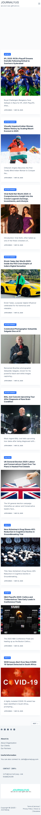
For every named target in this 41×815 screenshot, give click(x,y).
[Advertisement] (20, 28)
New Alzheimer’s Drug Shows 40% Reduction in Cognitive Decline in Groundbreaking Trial (19, 531)
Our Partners (6, 748)
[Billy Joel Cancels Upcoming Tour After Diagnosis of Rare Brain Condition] (20, 419)
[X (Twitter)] (5, 729)
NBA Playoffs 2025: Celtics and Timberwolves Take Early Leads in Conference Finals (19, 599)
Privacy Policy (28, 809)
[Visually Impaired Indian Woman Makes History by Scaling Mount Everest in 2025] (20, 148)
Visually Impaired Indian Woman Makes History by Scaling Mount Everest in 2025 (18, 128)
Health (7, 525)
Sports (7, 54)
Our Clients (5, 746)
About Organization (8, 743)
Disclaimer (36, 811)
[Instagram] (8, 729)
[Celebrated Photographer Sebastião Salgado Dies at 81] (20, 349)
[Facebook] (1, 729)
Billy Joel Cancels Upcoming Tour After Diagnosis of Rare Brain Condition (19, 399)
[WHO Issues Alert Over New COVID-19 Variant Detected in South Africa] (20, 682)
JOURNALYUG (10, 2)
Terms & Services (33, 806)
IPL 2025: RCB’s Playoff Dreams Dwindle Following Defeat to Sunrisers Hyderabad (18, 60)
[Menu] (39, 4)
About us (37, 809)
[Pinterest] (11, 729)
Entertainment (10, 122)
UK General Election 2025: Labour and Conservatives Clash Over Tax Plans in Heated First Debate (20, 464)
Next (34, 723)
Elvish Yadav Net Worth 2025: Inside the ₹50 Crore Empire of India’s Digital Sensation (18, 263)
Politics (8, 457)
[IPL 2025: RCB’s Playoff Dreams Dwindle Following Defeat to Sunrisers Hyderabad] (20, 81)
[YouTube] (14, 729)
